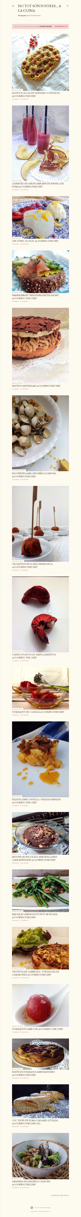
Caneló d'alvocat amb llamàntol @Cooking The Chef (34, 656)
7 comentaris (24, 301)
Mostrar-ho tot (61, 26)
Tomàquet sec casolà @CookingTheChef (38, 711)
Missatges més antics (60, 1195)
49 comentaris (24, 977)
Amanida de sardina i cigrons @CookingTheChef (31, 1183)
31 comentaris (24, 805)
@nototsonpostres (33, 15)
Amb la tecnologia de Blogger (42, 1207)
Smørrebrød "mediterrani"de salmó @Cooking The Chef (35, 297)
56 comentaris (24, 1032)
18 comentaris (24, 479)
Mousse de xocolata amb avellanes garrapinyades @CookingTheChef (34, 858)
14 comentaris (24, 189)
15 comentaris (24, 570)
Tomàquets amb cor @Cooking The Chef (37, 1028)
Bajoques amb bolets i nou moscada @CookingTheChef (34, 916)
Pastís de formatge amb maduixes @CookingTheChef (33, 1073)
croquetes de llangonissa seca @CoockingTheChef (32, 565)
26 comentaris (24, 863)
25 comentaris (24, 99)
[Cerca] (68, 5)
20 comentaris (24, 244)
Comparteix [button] (15, 99)
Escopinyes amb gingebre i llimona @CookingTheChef (34, 475)
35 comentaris (24, 1126)
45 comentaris (24, 715)
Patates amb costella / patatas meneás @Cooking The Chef (36, 801)
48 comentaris (24, 660)
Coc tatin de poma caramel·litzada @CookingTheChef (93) (35, 1122)
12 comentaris (24, 920)
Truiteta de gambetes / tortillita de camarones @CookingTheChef (35, 973)
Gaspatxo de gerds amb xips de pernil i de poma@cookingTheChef (38, 185)
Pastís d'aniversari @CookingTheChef (36, 385)
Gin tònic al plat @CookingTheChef (35, 240)
